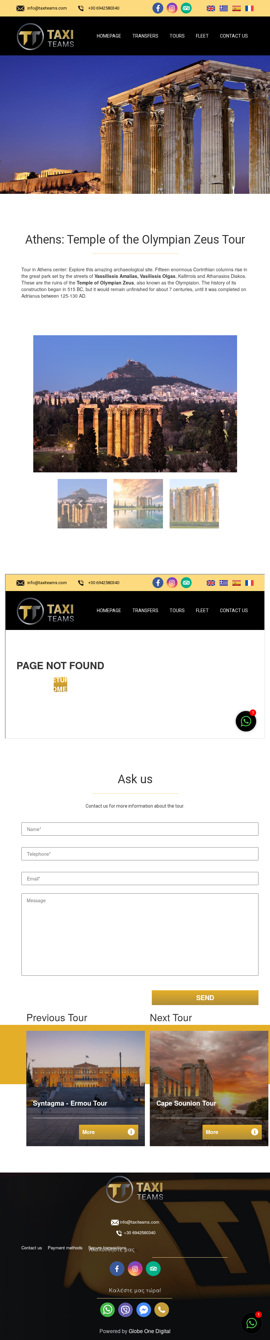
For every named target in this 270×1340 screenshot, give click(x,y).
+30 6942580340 (103, 8)
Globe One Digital (150, 1331)
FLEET (202, 36)
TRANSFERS (145, 36)
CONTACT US (234, 36)
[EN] (209, 8)
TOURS (177, 36)
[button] (81, 502)
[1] (251, 1326)
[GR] (222, 8)
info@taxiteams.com (47, 8)
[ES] (235, 8)
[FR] (248, 8)
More (88, 1132)
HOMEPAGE (109, 36)
